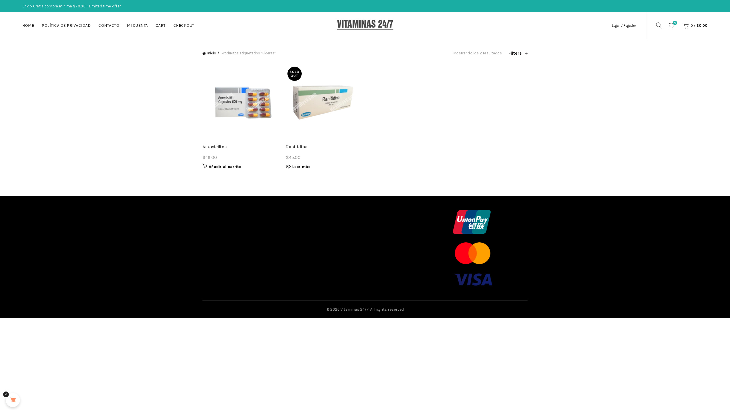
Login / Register (624, 25)
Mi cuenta (137, 25)
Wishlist (675, 22)
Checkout (183, 25)
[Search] (659, 25)
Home (28, 25)
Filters (515, 53)
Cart (161, 25)
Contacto (108, 25)
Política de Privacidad (66, 25)
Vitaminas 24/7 (354, 309)
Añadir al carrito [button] (225, 166)
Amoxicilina (214, 146)
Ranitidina (297, 146)
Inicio (211, 53)
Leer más (301, 166)
